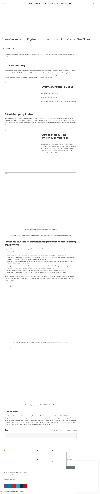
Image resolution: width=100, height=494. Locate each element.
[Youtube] (14, 486)
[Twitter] (18, 486)
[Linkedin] (10, 486)
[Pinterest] (25, 486)
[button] (55, 430)
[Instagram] (21, 486)
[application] (40, 3)
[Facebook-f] (6, 486)
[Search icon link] (94, 3)
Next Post (92, 445)
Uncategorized (6, 43)
